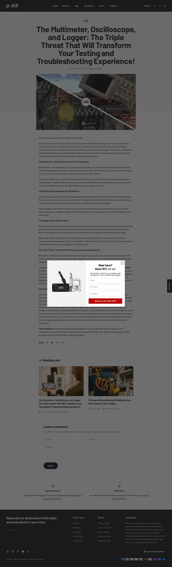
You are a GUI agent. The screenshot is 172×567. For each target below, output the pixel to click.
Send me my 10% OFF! (105, 301)
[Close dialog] (122, 263)
